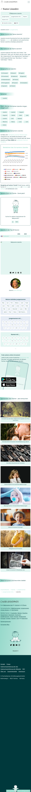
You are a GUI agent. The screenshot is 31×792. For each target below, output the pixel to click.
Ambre (4, 125)
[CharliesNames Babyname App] (9, 2)
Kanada (16, 616)
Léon (12, 118)
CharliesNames (5, 589)
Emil (22, 306)
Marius (13, 121)
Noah (26, 303)
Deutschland (9, 187)
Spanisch (4, 86)
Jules (27, 115)
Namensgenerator (6, 621)
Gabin (20, 115)
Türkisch (13, 86)
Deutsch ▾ (15, 651)
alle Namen (15, 610)
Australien (14, 613)
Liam (27, 121)
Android (17, 605)
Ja (12, 221)
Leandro (5, 118)
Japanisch (23, 76)
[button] (3, 256)
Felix (27, 306)
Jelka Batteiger (18, 290)
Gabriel (13, 115)
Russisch (15, 83)
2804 (17, 23)
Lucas (21, 309)
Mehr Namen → (22, 312)
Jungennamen (5, 16)
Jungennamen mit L (16, 16)
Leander (8, 40)
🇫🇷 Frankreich (5, 236)
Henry (14, 312)
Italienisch (14, 76)
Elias (3, 303)
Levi (7, 303)
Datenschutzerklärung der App (9, 666)
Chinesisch (5, 73)
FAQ (23, 669)
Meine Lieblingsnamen (23, 791)
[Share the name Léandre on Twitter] (13, 273)
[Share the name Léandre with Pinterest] (18, 273)
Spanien (13, 618)
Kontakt (3, 664)
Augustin (5, 115)
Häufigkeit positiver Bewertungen (17, 135)
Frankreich (18, 615)
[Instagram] (19, 645)
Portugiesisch (5, 83)
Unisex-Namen (5, 610)
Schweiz (25, 187)
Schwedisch (24, 83)
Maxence (5, 121)
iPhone (24, 605)
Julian (13, 306)
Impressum (22, 671)
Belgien (20, 613)
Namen (25, 16)
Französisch (5, 76)
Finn (12, 303)
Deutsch (14, 73)
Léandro (5, 112)
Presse (8, 664)
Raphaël (20, 118)
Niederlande (22, 616)
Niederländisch (6, 79)
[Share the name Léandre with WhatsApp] (15, 273)
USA (17, 618)
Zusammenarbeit (12, 671)
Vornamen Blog (5, 624)
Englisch (22, 73)
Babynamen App (24, 357)
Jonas (18, 306)
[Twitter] (11, 645)
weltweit (3, 189)
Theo (8, 306)
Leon (3, 306)
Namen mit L (5, 19)
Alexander (14, 309)
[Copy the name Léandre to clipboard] (21, 273)
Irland (11, 616)
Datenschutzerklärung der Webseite (11, 669)
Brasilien (24, 613)
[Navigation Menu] (29, 2)
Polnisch (16, 79)
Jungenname (14, 29)
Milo (26, 309)
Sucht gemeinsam (11, 791)
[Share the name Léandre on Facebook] (10, 273)
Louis (20, 121)
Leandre (5, 98)
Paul (10, 312)
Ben (4, 309)
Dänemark (11, 615)
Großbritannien (5, 616)
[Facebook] (14, 645)
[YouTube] (17, 645)
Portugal (3, 618)
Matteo (17, 303)
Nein (17, 221)
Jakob (5, 312)
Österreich (17, 187)
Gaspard (21, 112)
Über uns (3, 671)
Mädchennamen (15, 608)
